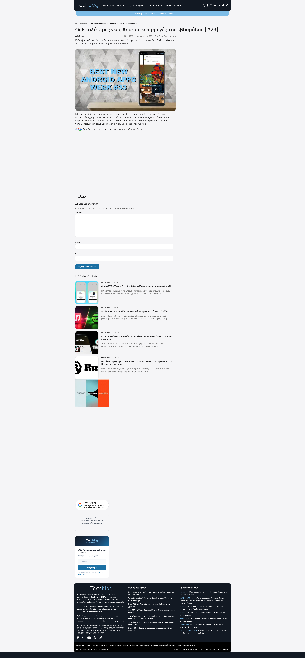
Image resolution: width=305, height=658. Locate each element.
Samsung (160, 14)
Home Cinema (155, 5)
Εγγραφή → (92, 568)
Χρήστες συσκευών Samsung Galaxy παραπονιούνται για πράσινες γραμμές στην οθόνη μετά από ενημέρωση (202, 600)
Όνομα (78, 242)
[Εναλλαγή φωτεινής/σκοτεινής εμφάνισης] (227, 5)
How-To (121, 5)
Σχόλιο (78, 212)
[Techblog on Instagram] (211, 5)
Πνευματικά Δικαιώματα (158, 645)
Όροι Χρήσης (80, 645)
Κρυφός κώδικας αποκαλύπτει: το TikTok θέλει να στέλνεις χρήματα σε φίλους (136, 337)
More (176, 5)
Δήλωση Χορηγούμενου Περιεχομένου (136, 645)
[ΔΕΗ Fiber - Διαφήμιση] (92, 393)
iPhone (150, 14)
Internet (168, 5)
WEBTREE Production (100, 649)
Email (77, 254)
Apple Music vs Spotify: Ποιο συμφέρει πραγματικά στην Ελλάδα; (134, 311)
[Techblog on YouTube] (215, 5)
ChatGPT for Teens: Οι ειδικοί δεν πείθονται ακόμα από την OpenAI (136, 286)
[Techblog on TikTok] (223, 5)
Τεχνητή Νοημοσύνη (136, 5)
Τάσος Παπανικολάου (167, 36)
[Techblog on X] (219, 5)
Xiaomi (170, 14)
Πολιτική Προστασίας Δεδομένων (97, 645)
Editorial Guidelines (189, 645)
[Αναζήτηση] (204, 5)
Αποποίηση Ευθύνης (174, 645)
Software (80, 36)
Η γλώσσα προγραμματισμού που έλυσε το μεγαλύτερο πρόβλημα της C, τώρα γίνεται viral (136, 362)
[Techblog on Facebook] (207, 5)
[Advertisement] (124, 162)
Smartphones (108, 5)
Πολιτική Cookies (115, 645)
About (90, 649)
